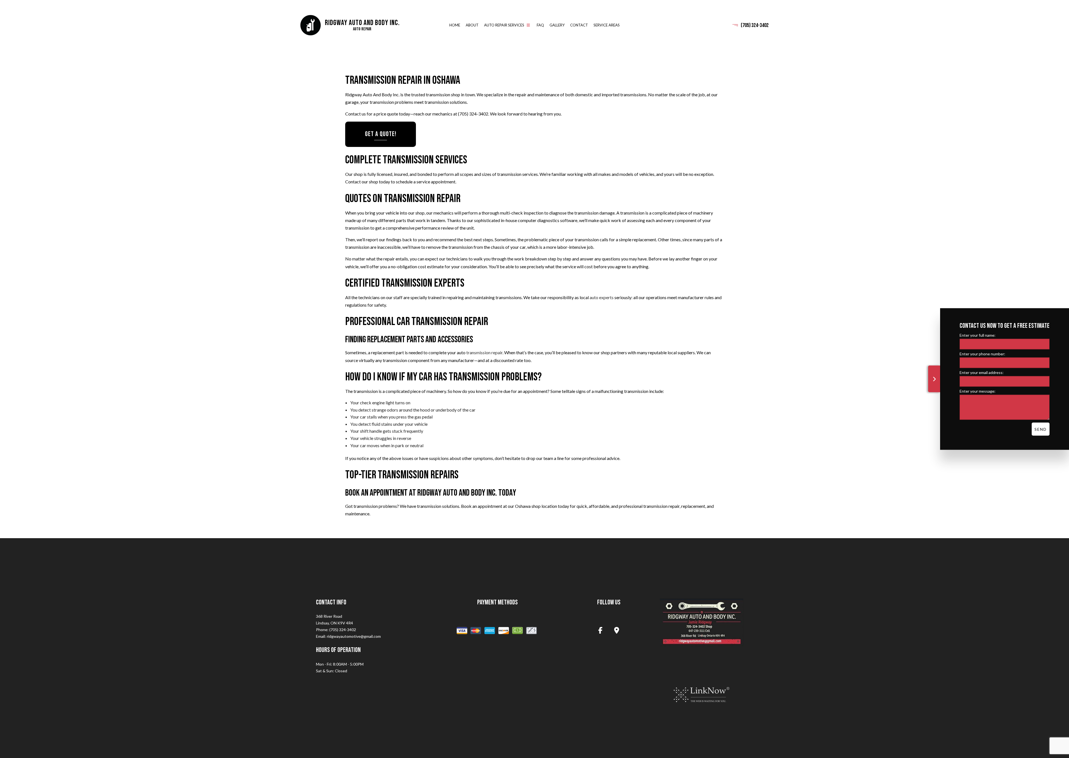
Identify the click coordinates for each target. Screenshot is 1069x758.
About (472, 25)
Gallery (557, 25)
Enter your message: (978, 391)
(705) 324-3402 (755, 25)
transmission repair (484, 352)
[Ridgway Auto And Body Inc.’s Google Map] (616, 631)
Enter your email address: (982, 372)
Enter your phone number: (982, 353)
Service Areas (607, 25)
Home (454, 25)
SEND (1040, 429)
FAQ (540, 25)
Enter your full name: (978, 335)
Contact (579, 25)
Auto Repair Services (504, 25)
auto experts (602, 297)
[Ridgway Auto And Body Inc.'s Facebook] (600, 631)
